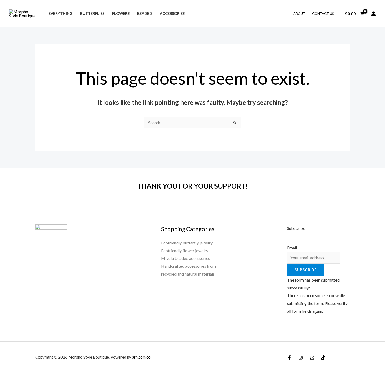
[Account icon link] (373, 13)
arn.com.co (141, 357)
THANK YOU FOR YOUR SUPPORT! (192, 186)
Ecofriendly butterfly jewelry (187, 242)
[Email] (312, 357)
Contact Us (323, 14)
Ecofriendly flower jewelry (184, 250)
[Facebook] (289, 357)
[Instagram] (300, 357)
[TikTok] (323, 357)
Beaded (144, 13)
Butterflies (92, 13)
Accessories (172, 13)
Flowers (121, 13)
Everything (60, 13)
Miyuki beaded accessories (185, 258)
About (299, 14)
